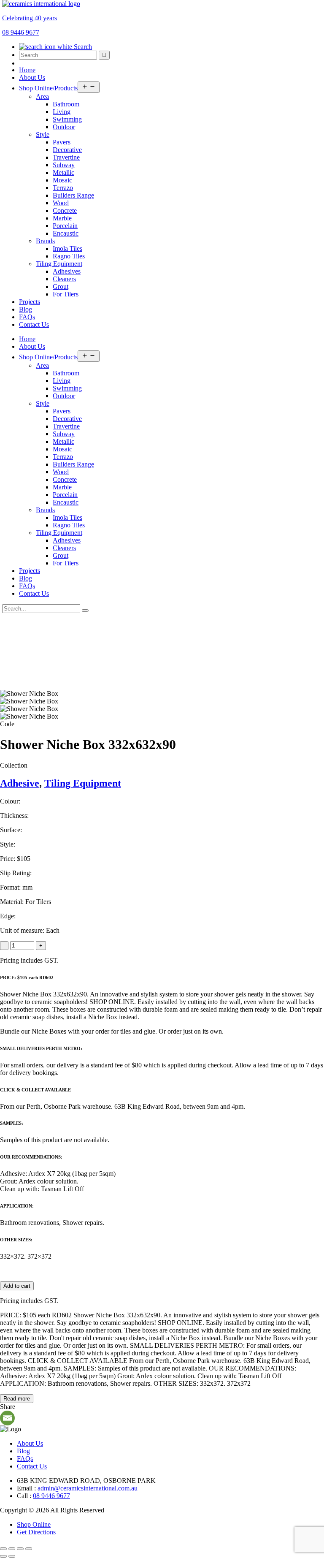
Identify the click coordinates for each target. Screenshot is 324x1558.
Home (27, 69)
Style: (7, 844)
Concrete (65, 210)
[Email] (7, 1418)
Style (42, 134)
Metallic (63, 172)
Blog (25, 309)
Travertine (66, 157)
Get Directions (36, 1532)
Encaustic (65, 233)
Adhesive (19, 783)
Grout (60, 286)
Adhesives (67, 271)
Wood (61, 202)
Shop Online (34, 1524)
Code (7, 723)
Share (7, 1406)
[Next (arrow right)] (11, 1556)
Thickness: (14, 815)
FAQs (27, 316)
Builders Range (73, 195)
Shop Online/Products (48, 88)
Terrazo (63, 187)
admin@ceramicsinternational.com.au (88, 1488)
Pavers (61, 142)
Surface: (11, 829)
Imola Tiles (67, 248)
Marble (62, 218)
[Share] (20, 1548)
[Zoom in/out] (3, 1548)
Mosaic (62, 180)
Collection (13, 765)
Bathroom (66, 104)
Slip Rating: (16, 873)
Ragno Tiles (69, 256)
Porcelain (65, 225)
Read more (16, 1398)
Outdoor (64, 126)
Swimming (67, 119)
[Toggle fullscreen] (11, 1548)
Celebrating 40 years (29, 18)
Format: (10, 887)
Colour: (10, 801)
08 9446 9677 (51, 1495)
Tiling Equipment (59, 263)
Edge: (8, 916)
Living (61, 111)
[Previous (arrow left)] (3, 1556)
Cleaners (64, 278)
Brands (45, 240)
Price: (7, 858)
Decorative (67, 149)
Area (42, 96)
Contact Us (34, 324)
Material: (12, 901)
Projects (29, 301)
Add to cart (16, 1286)
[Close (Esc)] (28, 1548)
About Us (32, 77)
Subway (64, 164)
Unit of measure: (22, 930)
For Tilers (65, 294)
